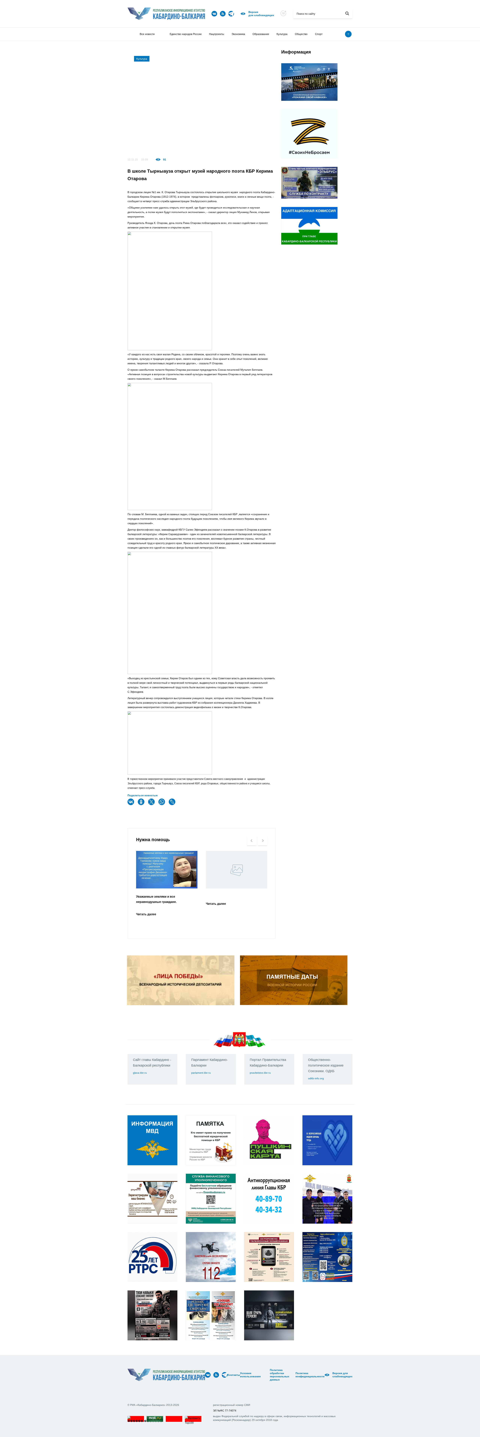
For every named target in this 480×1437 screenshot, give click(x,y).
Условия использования (250, 1375)
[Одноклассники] (141, 804)
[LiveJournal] (172, 804)
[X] (152, 804)
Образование (261, 33)
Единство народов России (186, 33)
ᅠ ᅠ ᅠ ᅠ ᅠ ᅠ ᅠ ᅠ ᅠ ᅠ (266, 1375)
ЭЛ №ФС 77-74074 (224, 1410)
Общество (301, 33)
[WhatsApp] (162, 804)
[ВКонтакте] (131, 804)
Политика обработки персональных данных (279, 1374)
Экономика (238, 33)
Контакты (233, 1374)
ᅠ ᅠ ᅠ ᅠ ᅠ (262, 1375)
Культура (282, 33)
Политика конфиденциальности (310, 1375)
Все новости (147, 33)
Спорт (318, 33)
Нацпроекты (216, 33)
